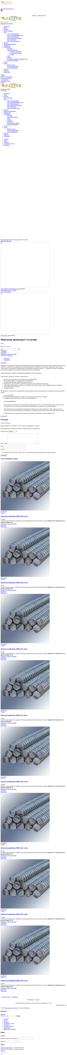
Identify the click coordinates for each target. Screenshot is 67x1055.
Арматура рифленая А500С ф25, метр (14, 914)
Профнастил (7, 45)
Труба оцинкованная (13, 66)
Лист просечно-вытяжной (14, 38)
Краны (12, 54)
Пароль (3, 1041)
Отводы (9, 57)
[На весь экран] (4, 1052)
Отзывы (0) (7, 360)
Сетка (5, 62)
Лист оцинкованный (13, 36)
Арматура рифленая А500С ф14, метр (14, 582)
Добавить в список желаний (8, 354)
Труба (5, 63)
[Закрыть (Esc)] (1, 1052)
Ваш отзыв (4, 443)
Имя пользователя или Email (9, 1038)
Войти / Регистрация (10, 1029)
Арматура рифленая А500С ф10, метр (14, 980)
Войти (2, 1044)
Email (3, 449)
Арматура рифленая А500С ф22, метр (14, 781)
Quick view (4, 526)
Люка (8, 56)
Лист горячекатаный (13, 34)
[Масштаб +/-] (6, 1052)
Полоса (6, 42)
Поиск (2, 75)
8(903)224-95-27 (5, 7)
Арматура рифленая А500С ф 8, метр (14, 649)
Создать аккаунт (19, 1049)
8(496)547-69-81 (5, 5)
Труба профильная (12, 68)
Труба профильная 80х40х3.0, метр (10, 289)
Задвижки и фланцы (16, 53)
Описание (7, 358)
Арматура (6, 26)
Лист (5, 32)
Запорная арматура (12, 50)
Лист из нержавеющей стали (15, 35)
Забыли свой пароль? (7, 1047)
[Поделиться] (3, 1052)
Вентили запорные (15, 51)
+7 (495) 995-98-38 (6, 992)
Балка (5, 28)
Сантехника (7, 47)
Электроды (7, 72)
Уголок (6, 69)
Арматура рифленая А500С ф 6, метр (14, 715)
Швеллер (6, 70)
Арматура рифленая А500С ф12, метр (14, 848)
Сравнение (4, 352)
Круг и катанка (8, 31)
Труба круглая (11, 65)
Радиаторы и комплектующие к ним (17, 59)
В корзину (3, 351)
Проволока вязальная (10, 44)
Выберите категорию (7, 23)
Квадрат (6, 29)
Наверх (3, 1050)
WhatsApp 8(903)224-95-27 (7, 8)
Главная (3, 239)
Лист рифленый (11, 39)
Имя (2, 446)
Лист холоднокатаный (13, 41)
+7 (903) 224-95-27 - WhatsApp (9, 997)
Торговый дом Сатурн (11, 1008)
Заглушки (10, 48)
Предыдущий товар (6, 241)
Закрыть (3, 1014)
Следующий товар (6, 291)
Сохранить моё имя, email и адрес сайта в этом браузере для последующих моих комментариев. (29, 452)
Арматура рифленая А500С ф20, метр (14, 516)
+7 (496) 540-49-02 (6, 995)
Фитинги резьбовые (12, 60)
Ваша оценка (5, 431)
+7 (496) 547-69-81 (6, 994)
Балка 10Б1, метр (5, 335)
